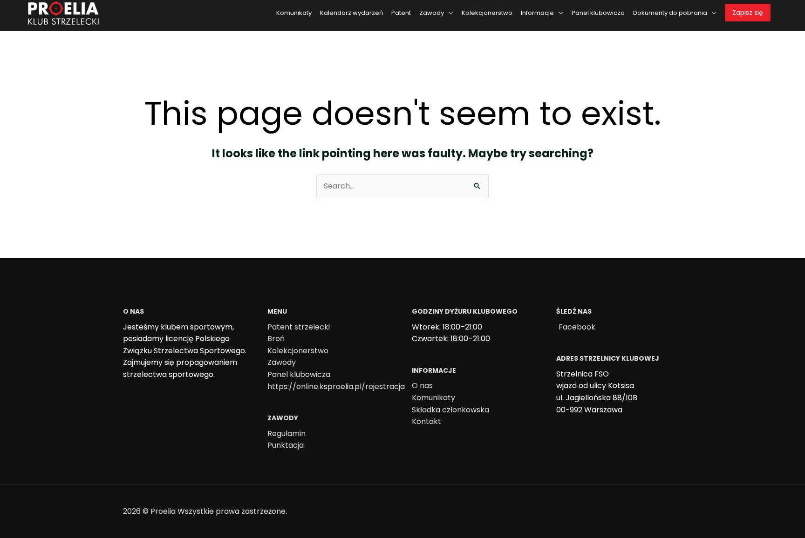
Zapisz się (747, 12)
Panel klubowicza (298, 374)
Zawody (281, 362)
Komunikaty (433, 397)
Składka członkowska (450, 409)
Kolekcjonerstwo (297, 350)
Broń (276, 338)
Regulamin (286, 433)
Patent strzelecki (298, 327)
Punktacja (285, 445)
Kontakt (426, 421)
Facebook (577, 327)
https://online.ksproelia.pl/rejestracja (336, 386)
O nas (422, 385)
